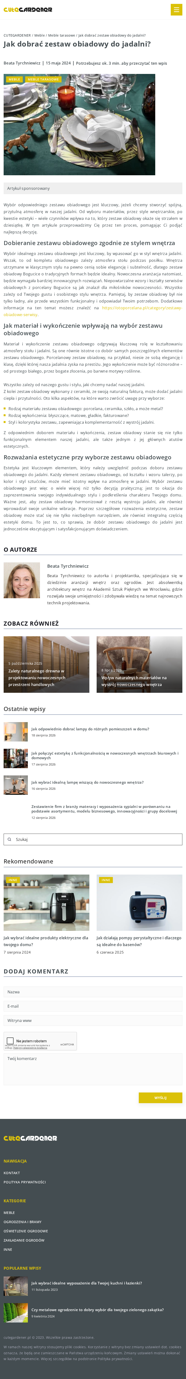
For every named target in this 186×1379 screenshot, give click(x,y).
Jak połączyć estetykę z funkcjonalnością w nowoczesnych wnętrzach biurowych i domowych (104, 755)
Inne (8, 1249)
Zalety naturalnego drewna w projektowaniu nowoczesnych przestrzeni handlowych (37, 677)
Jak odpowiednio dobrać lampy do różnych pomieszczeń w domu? (90, 729)
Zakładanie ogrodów (24, 1240)
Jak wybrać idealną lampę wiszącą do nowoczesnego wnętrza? (87, 782)
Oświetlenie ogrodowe (26, 1231)
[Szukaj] (9, 839)
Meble (14, 79)
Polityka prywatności (25, 1182)
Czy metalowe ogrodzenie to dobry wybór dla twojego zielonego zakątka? (97, 1309)
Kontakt (12, 1173)
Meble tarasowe (43, 79)
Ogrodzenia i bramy (22, 1222)
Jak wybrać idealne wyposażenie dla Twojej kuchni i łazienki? (86, 1283)
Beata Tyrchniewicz (22, 63)
